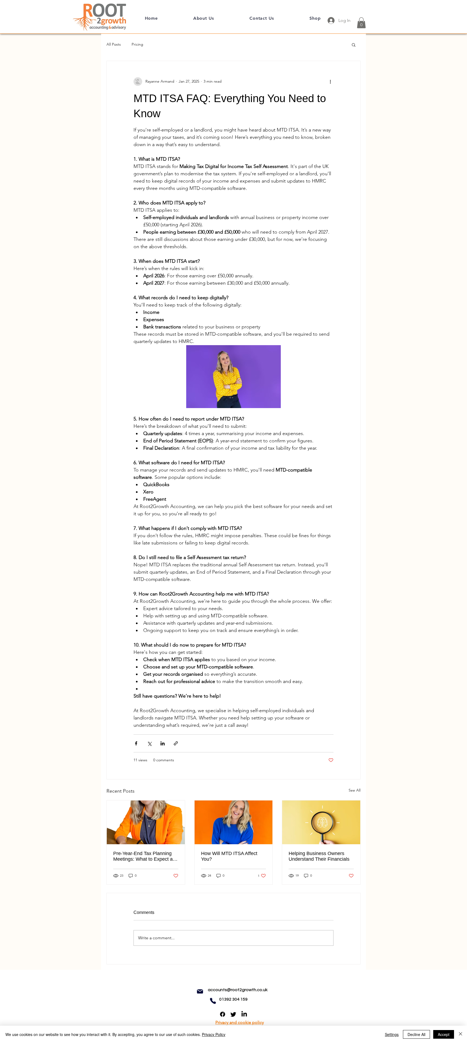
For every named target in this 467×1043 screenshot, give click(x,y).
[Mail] (200, 991)
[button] (361, 22)
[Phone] (212, 1000)
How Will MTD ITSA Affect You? (229, 856)
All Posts (113, 44)
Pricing (137, 44)
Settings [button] (392, 1034)
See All (355, 790)
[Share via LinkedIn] (162, 743)
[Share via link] (175, 743)
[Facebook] (222, 1014)
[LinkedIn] (244, 1014)
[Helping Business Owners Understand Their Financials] (321, 822)
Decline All (416, 1034)
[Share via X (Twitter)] (149, 743)
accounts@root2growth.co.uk (238, 990)
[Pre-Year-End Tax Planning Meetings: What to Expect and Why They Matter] (146, 822)
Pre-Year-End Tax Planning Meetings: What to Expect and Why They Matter (145, 856)
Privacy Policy (213, 1034)
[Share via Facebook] (136, 743)
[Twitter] (233, 1014)
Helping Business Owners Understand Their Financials (319, 856)
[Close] (460, 1034)
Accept (443, 1034)
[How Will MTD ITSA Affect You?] (234, 822)
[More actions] (330, 81)
